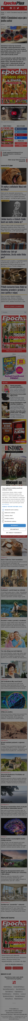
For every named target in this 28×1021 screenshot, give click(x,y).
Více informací (5, 504)
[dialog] (14, 510)
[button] (14, 506)
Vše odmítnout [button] (14, 529)
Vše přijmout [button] (14, 525)
